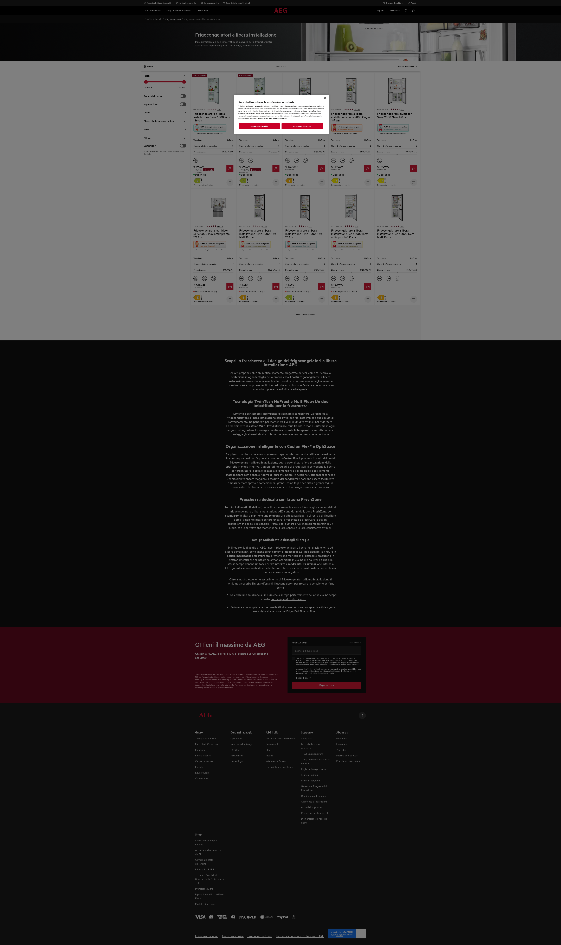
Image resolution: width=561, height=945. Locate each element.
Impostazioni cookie (259, 126)
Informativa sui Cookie (265, 118)
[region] (281, 114)
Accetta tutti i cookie (302, 126)
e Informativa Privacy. (280, 118)
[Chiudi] (325, 98)
